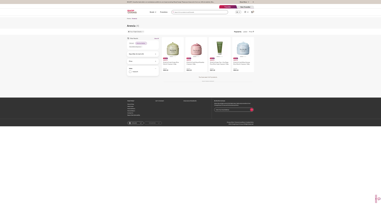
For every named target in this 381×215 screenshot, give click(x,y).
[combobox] (199, 12)
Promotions (163, 12)
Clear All (156, 38)
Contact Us (130, 113)
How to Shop (130, 104)
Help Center (130, 106)
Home (129, 18)
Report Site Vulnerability (133, 115)
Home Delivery (131, 108)
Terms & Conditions (240, 122)
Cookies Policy (250, 122)
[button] (143, 54)
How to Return (131, 110)
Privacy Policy (230, 122)
